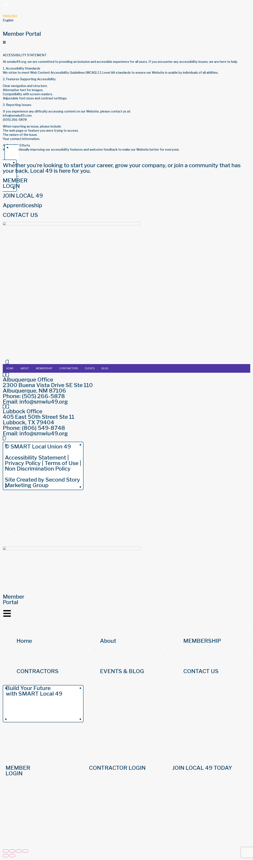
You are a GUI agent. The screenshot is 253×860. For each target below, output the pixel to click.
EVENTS (90, 368)
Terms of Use (61, 463)
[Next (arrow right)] (12, 855)
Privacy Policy (23, 463)
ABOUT (24, 368)
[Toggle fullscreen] (12, 851)
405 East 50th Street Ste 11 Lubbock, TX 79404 (38, 419)
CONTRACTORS (68, 368)
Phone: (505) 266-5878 (34, 396)
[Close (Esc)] (25, 851)
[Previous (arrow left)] (6, 855)
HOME (10, 368)
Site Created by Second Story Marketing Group (42, 482)
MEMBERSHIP (44, 368)
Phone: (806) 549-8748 (34, 427)
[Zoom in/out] (6, 851)
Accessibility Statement (35, 457)
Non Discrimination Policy (38, 468)
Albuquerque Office (28, 379)
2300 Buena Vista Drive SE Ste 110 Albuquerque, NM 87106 (48, 388)
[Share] (19, 851)
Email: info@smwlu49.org (35, 401)
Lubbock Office (22, 411)
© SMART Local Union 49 (38, 446)
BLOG (105, 368)
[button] (126, 20)
